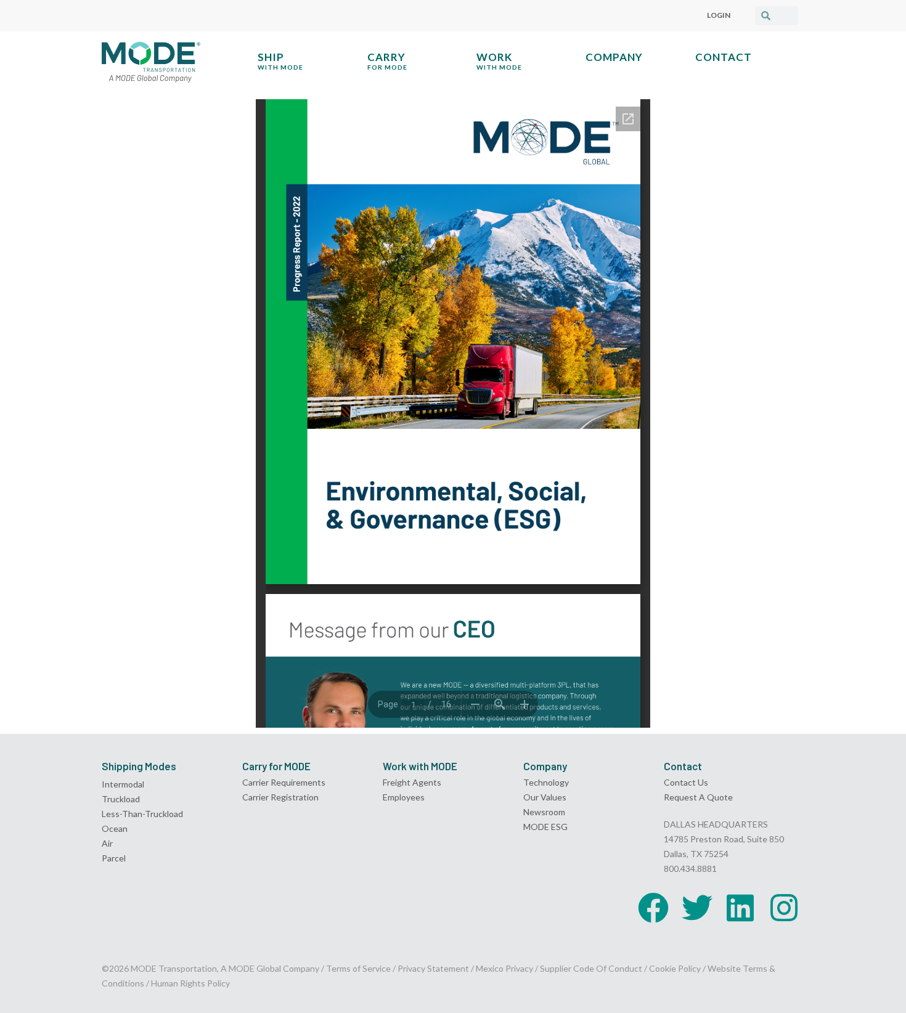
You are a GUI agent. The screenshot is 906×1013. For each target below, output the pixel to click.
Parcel (114, 858)
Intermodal (123, 784)
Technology (546, 782)
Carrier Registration (280, 797)
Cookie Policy (675, 968)
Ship (280, 61)
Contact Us (686, 782)
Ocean (115, 828)
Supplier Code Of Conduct (591, 968)
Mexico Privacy (504, 968)
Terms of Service (358, 968)
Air (107, 843)
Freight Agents (412, 782)
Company (614, 57)
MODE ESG (545, 826)
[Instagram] (784, 907)
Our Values (544, 797)
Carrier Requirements (283, 782)
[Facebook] (653, 907)
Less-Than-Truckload (142, 813)
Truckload (121, 799)
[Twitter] (697, 907)
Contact (723, 57)
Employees (404, 797)
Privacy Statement (434, 968)
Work (499, 61)
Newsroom (544, 812)
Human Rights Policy (190, 983)
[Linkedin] (740, 907)
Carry (387, 61)
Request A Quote (698, 797)
